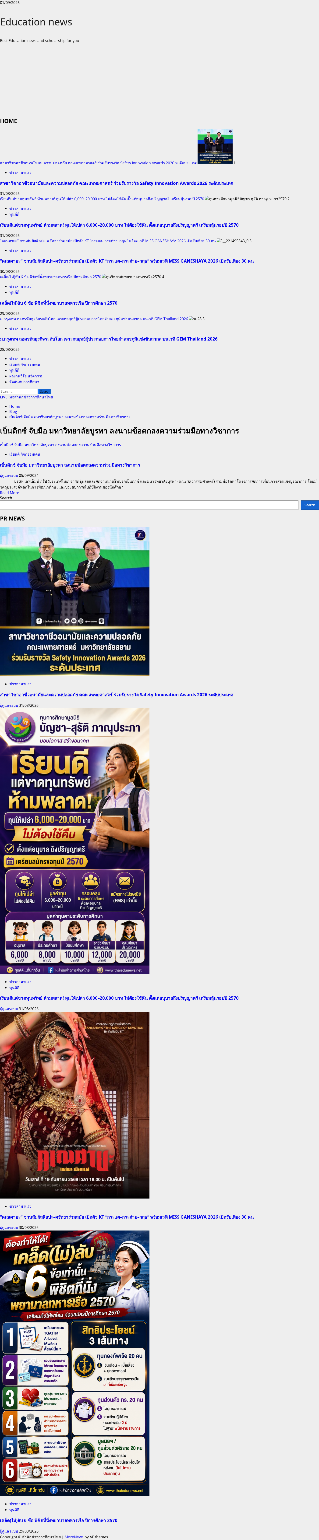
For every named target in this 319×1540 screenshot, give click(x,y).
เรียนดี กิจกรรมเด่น (24, 364)
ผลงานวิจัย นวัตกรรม (26, 376)
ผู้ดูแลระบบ (9, 475)
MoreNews (74, 1537)
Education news (36, 21)
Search (6, 497)
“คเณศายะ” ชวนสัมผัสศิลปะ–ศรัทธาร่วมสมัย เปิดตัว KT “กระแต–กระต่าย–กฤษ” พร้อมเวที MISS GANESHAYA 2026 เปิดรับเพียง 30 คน (108, 240)
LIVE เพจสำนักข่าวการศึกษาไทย (26, 397)
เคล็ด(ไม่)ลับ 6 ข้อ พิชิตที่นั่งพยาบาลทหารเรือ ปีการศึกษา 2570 (50, 276)
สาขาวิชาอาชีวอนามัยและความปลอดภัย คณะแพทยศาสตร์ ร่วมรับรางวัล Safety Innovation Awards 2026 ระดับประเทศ (98, 162)
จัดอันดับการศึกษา (24, 381)
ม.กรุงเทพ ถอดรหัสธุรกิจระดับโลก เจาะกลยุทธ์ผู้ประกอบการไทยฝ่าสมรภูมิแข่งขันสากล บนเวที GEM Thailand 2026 (94, 318)
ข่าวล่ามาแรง (20, 172)
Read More (9, 492)
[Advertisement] (159, 79)
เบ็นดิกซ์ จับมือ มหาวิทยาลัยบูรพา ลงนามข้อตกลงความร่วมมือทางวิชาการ (60, 444)
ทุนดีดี (14, 214)
